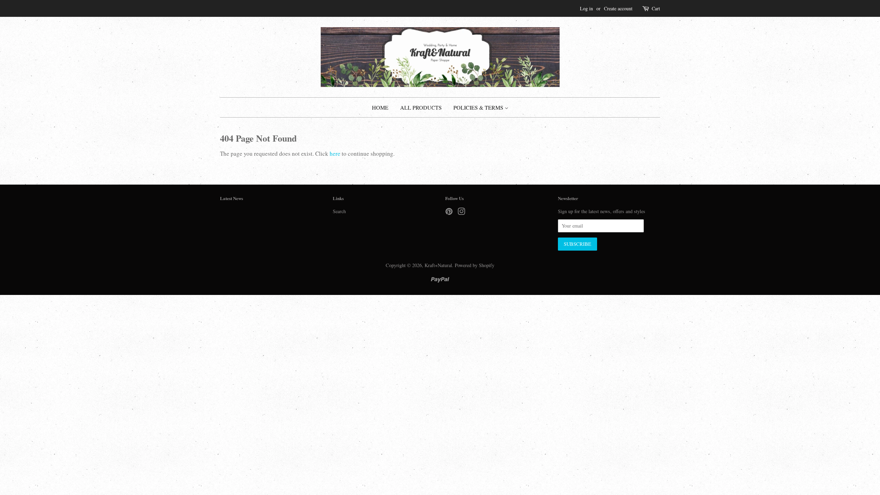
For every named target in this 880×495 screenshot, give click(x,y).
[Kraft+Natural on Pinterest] (449, 212)
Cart (656, 8)
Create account (618, 8)
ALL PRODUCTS (421, 107)
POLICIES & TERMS (479, 107)
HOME (380, 107)
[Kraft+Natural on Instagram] (461, 212)
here (335, 153)
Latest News (231, 198)
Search (339, 211)
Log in (586, 8)
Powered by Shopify (474, 265)
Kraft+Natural (438, 265)
